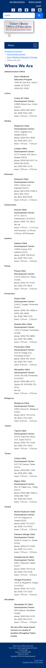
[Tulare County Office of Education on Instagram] (33, 10)
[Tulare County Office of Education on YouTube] (39, 10)
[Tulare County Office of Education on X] (26, 10)
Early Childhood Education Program (22, 57)
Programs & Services (13, 51)
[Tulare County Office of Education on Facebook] (13, 10)
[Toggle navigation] (9, 35)
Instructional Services (16, 54)
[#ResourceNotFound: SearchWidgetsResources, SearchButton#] (39, 15)
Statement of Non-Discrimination (33, 662)
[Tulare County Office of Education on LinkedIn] (20, 10)
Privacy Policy (38, 660)
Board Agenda (35, 2)
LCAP (38, 6)
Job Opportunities (17, 2)
